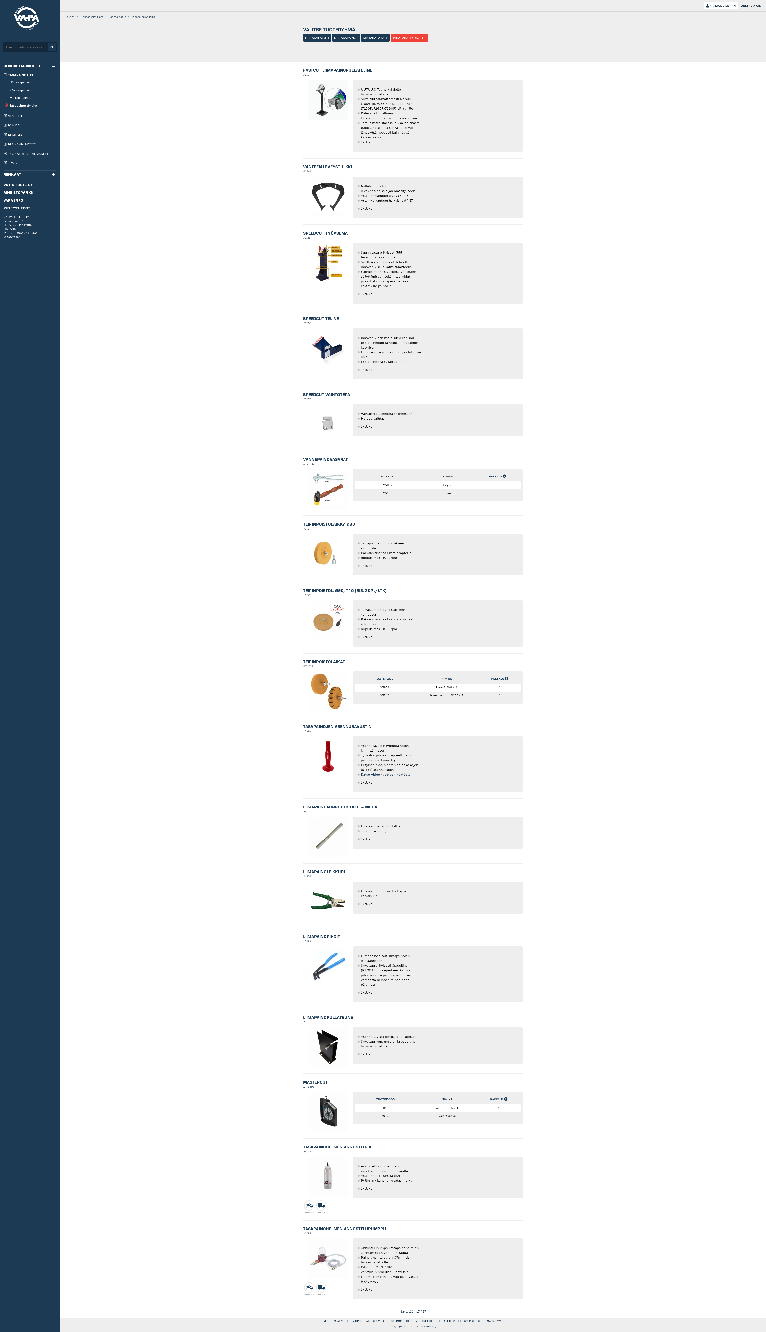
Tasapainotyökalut (409, 38)
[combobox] (30, 47)
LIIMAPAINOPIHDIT (321, 936)
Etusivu (70, 17)
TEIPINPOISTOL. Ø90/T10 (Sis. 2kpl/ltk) (345, 590)
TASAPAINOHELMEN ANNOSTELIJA (337, 1146)
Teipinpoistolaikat (324, 661)
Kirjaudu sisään (723, 6)
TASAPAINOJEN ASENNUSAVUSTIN (337, 726)
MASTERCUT (315, 1082)
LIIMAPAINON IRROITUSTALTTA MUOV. (340, 806)
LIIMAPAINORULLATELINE (328, 1017)
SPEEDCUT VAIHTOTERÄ (326, 394)
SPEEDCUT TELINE (321, 318)
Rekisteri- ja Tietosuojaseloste (460, 1321)
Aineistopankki (376, 1321)
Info (326, 1321)
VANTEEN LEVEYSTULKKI (327, 166)
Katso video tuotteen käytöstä (386, 774)
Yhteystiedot (425, 1321)
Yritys (357, 1321)
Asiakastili (341, 1321)
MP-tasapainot (375, 38)
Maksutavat (495, 1321)
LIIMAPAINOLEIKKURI (324, 871)
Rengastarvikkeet (92, 17)
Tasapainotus (117, 17)
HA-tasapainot (317, 38)
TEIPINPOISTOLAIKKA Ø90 (329, 524)
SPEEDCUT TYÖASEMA (325, 233)
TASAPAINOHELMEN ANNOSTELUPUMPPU (344, 1228)
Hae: (3, 40)
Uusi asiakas (751, 6)
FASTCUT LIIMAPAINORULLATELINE (337, 70)
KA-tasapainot (346, 38)
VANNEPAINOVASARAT (325, 459)
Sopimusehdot (401, 1321)
